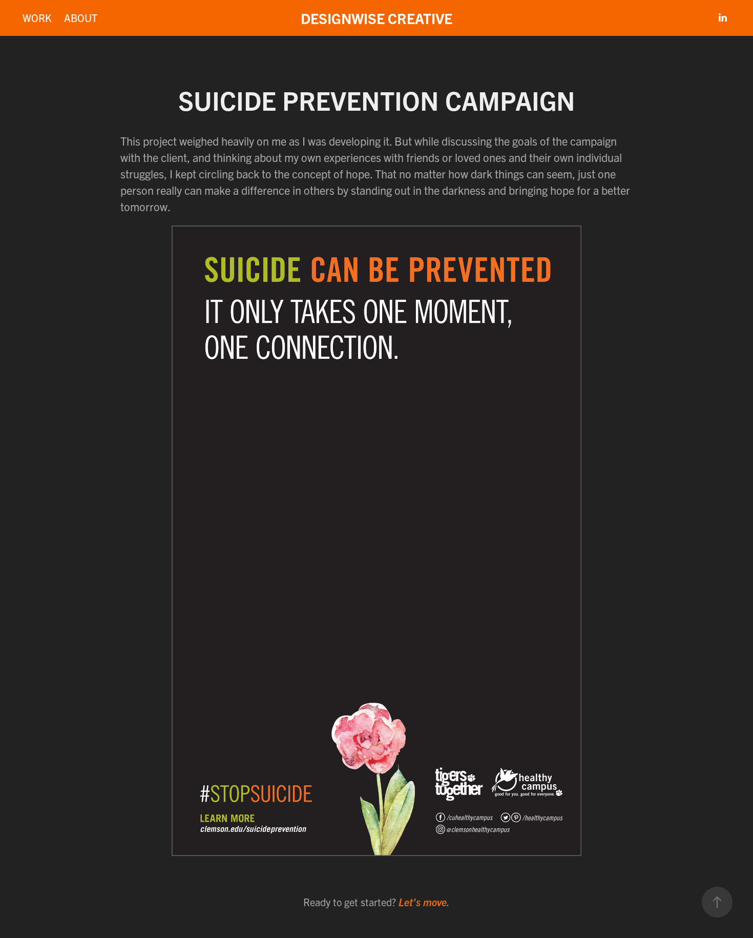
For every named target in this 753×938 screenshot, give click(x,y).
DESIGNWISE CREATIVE (376, 18)
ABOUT (80, 17)
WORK (37, 17)
